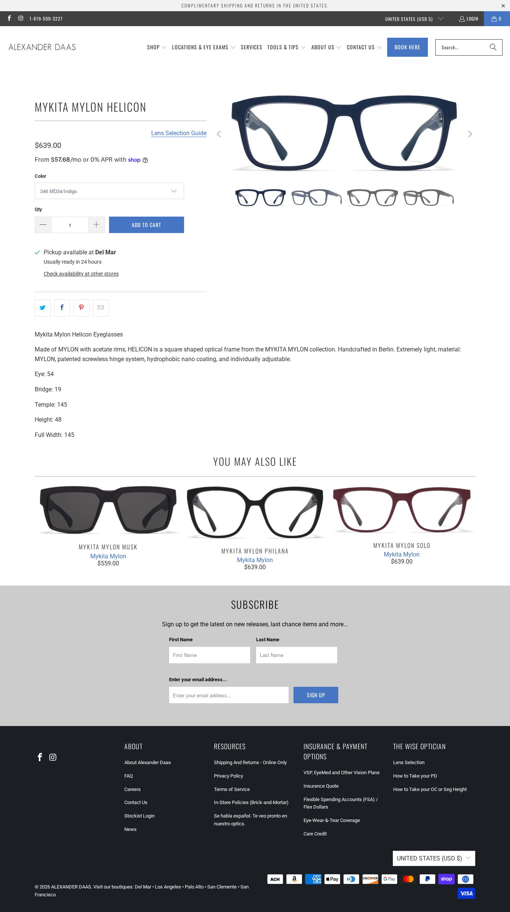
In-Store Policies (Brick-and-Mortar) (251, 802)
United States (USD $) (409, 19)
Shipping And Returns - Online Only (250, 762)
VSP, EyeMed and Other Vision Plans (342, 772)
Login (472, 18)
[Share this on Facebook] (62, 308)
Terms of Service (232, 789)
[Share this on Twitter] (43, 308)
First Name (181, 639)
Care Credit (315, 834)
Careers (132, 789)
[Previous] (220, 134)
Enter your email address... (198, 679)
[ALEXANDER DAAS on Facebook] (9, 18)
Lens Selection (409, 762)
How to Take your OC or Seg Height (430, 789)
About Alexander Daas (147, 762)
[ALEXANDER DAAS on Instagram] (20, 18)
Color (40, 176)
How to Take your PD (415, 776)
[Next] (470, 134)
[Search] (493, 47)
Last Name (267, 639)
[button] (157, 47)
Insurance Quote (321, 786)
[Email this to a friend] (101, 308)
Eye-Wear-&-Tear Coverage (332, 820)
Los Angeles (168, 887)
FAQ (128, 776)
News (130, 829)
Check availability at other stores (81, 274)
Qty (38, 209)
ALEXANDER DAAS (71, 887)
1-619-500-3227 (46, 18)
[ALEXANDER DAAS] (42, 47)
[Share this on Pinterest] (82, 308)
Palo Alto (194, 887)
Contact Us (135, 802)
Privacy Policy (228, 776)
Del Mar (143, 887)
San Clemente (222, 887)
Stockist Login (139, 816)
